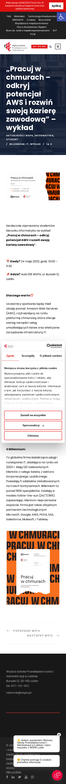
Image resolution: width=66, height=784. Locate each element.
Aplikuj (56, 6)
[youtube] (26, 777)
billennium (17, 144)
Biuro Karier (45, 19)
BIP (55, 30)
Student (12, 139)
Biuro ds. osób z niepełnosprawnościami (28, 30)
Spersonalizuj (31, 425)
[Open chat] (57, 775)
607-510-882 (39, 46)
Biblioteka (19, 16)
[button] (61, 16)
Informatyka (44, 135)
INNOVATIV (17, 19)
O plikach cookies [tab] (51, 355)
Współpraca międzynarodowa (31, 23)
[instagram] (32, 777)
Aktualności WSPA (19, 135)
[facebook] (7, 777)
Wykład (35, 144)
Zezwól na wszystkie (33, 415)
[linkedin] (13, 777)
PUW (33, 34)
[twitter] (19, 777)
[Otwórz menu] (58, 46)
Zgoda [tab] (10, 355)
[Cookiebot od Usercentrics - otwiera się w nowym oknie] (47, 346)
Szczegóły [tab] (28, 355)
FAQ (9, 16)
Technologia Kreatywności (42, 16)
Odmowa (33, 435)
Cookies (31, 19)
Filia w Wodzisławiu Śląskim (31, 27)
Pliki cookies (13, 772)
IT (27, 144)
